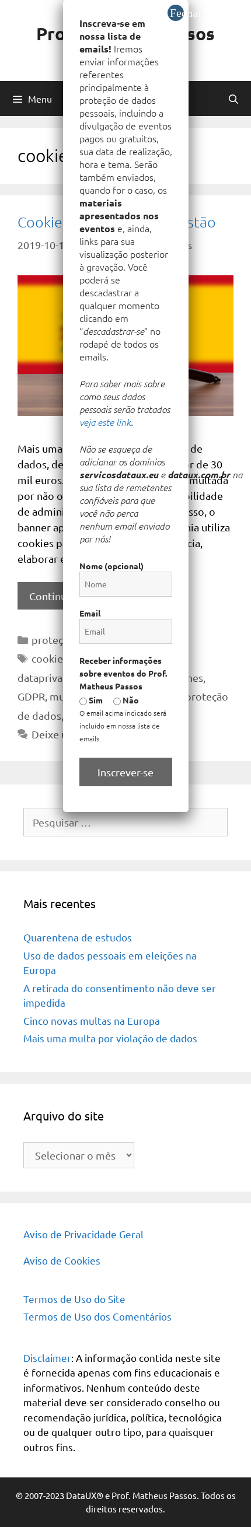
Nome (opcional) (111, 566)
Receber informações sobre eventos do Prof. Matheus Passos (123, 673)
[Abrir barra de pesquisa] (233, 98)
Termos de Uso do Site (74, 1299)
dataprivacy (45, 677)
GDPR (31, 696)
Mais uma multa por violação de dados (110, 1038)
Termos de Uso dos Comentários (97, 1316)
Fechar (177, 12)
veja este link (105, 422)
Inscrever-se (125, 772)
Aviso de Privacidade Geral (83, 1234)
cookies (50, 658)
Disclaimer (47, 1357)
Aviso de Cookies (61, 1260)
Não (130, 700)
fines (191, 677)
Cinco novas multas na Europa (91, 1020)
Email (89, 613)
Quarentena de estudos (77, 937)
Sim (95, 700)
